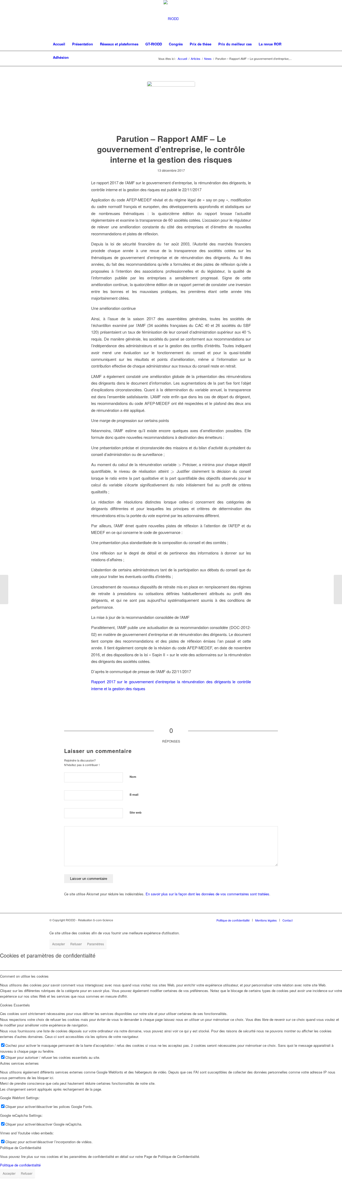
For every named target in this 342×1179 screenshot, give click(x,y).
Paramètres (95, 944)
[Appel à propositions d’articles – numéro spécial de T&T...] (338, 589)
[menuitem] (59, 44)
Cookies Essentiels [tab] (15, 1005)
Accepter (58, 944)
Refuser (76, 944)
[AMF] (171, 105)
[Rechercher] (289, 57)
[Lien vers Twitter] (281, 19)
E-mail (134, 794)
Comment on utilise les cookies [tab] (24, 976)
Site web (136, 812)
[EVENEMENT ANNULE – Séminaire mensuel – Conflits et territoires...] (4, 589)
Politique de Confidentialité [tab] (20, 1147)
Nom (133, 777)
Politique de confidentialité (20, 1165)
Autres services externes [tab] (19, 1063)
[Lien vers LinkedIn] (289, 19)
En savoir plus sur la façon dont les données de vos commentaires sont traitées (207, 893)
